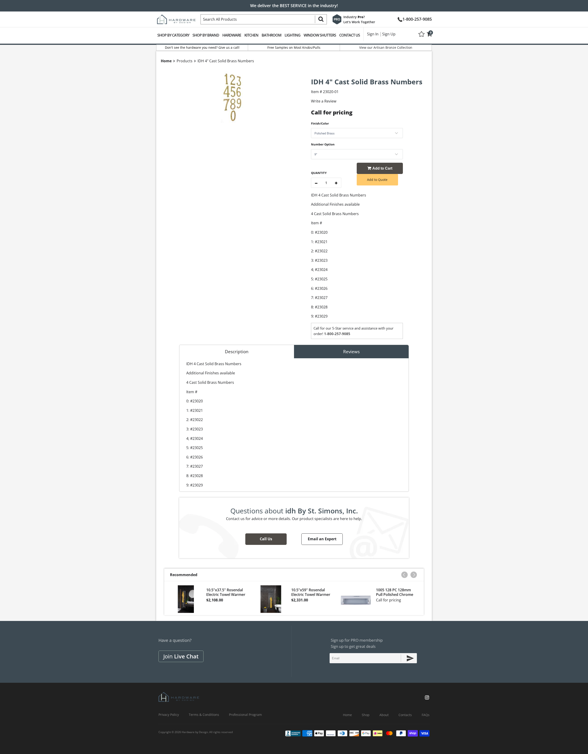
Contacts (405, 715)
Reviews (351, 352)
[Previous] (404, 575)
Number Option (323, 144)
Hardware (231, 35)
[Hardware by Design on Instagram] (427, 697)
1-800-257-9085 (417, 18)
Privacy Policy (168, 714)
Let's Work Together (359, 22)
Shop (366, 715)
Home (347, 715)
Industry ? (354, 17)
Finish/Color (320, 123)
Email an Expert (322, 538)
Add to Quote (377, 179)
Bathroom (271, 35)
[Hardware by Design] (176, 17)
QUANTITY (319, 173)
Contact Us (349, 35)
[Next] (413, 575)
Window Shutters (320, 35)
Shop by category (173, 35)
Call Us (266, 538)
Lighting (292, 35)
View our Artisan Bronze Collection (385, 47)
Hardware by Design (195, 732)
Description (237, 352)
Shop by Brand (205, 35)
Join (181, 656)
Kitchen (251, 35)
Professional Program (245, 714)
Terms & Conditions (204, 714)
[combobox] (264, 19)
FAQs (426, 715)
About (384, 715)
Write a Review (323, 101)
